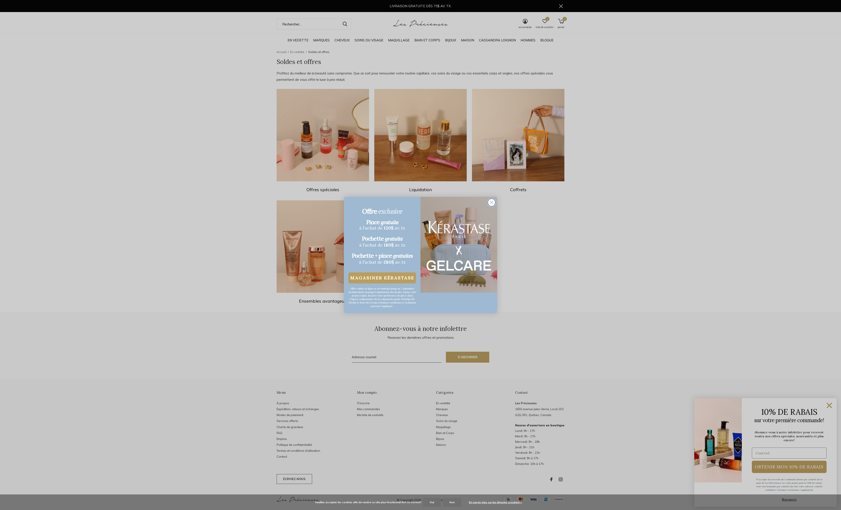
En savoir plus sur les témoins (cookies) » (495, 502)
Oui (432, 502)
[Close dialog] (491, 202)
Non (452, 502)
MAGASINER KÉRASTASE (382, 278)
